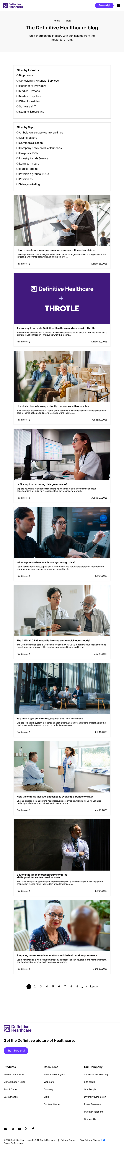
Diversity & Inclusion (95, 1097)
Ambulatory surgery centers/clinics (41, 132)
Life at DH (89, 1082)
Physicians (26, 179)
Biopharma (26, 75)
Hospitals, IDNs (28, 153)
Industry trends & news (33, 158)
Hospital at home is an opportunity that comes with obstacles (53, 406)
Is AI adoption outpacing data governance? (42, 484)
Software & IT (27, 106)
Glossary (48, 1089)
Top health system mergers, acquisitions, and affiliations (50, 718)
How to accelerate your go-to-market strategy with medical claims (56, 250)
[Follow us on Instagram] (12, 1129)
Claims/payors (28, 137)
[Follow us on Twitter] (26, 1129)
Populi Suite (10, 1089)
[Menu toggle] (119, 5)
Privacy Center (68, 1140)
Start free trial (16, 1050)
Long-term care (29, 163)
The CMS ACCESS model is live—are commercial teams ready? (53, 640)
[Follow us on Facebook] (33, 1129)
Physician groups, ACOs (34, 174)
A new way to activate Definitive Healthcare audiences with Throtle (56, 328)
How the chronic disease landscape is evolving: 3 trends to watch (55, 797)
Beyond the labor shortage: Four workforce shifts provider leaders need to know (42, 876)
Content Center (52, 1104)
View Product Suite (14, 1074)
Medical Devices (29, 91)
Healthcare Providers (32, 86)
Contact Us (90, 1119)
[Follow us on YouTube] (19, 1129)
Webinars (49, 1082)
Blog (46, 1097)
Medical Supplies (30, 96)
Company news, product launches (40, 148)
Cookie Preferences (13, 1143)
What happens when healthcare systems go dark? (46, 562)
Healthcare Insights (54, 1074)
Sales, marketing (29, 184)
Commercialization (31, 143)
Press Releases (92, 1104)
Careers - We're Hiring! (96, 1074)
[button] (62, 534)
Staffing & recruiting (31, 111)
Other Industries (29, 101)
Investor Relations (93, 1111)
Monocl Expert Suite (14, 1082)
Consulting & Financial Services (39, 80)
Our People (90, 1089)
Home (57, 21)
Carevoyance (11, 1097)
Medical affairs (28, 169)
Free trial (104, 5)
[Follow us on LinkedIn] (5, 1129)
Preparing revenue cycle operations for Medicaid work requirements (57, 955)
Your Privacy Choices (90, 1140)
